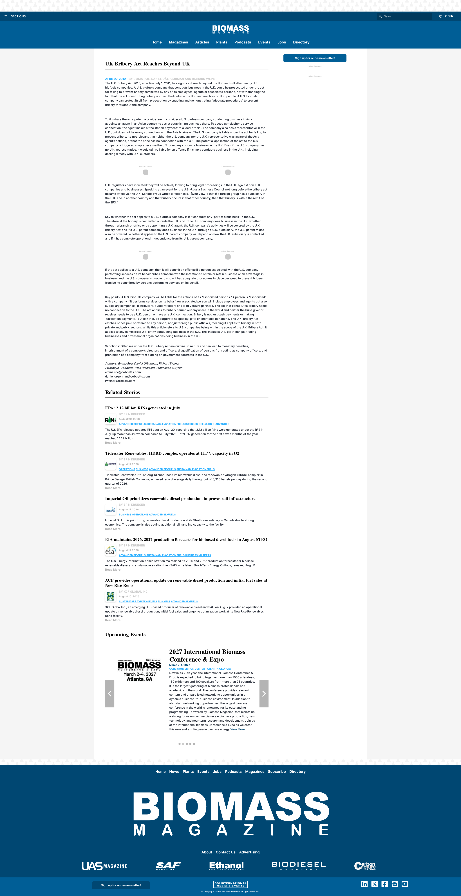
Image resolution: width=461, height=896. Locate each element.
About (206, 852)
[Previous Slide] (109, 693)
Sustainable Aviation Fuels (165, 423)
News (174, 771)
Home (156, 42)
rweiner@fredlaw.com (120, 381)
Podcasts (242, 42)
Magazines (178, 42)
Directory (301, 42)
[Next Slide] (263, 693)
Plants (221, 42)
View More (243, 733)
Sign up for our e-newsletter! (315, 58)
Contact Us (226, 852)
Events (264, 42)
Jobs (282, 42)
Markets (204, 555)
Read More (113, 442)
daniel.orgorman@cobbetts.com (127, 376)
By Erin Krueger (132, 414)
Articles (202, 42)
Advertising (249, 852)
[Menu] (5, 16)
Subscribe (277, 771)
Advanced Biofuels (132, 423)
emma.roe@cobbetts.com (123, 372)
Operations (127, 469)
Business (191, 423)
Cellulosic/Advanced (214, 423)
